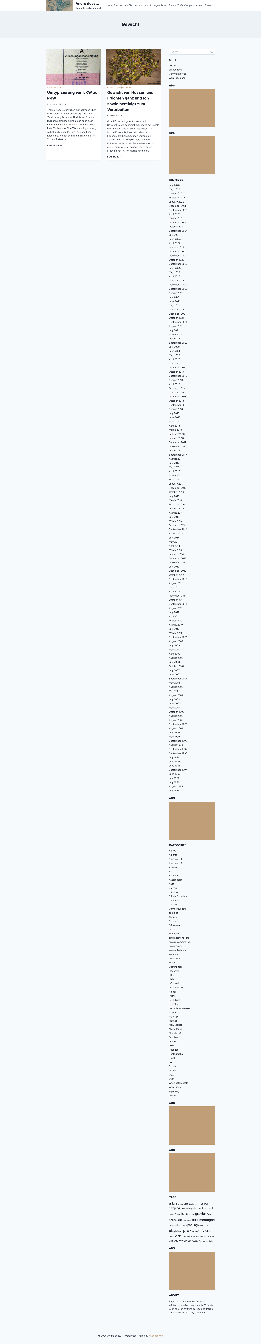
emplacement (205, 1208)
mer (195, 1219)
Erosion (171, 1214)
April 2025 (174, 214)
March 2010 (175, 633)
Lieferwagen (187, 1220)
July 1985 (174, 790)
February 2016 (177, 504)
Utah (171, 1078)
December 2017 (177, 442)
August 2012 (176, 583)
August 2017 (176, 458)
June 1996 (175, 761)
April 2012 (174, 591)
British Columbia (178, 896)
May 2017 (174, 467)
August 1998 (176, 745)
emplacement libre (179, 937)
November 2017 (177, 446)
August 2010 (176, 624)
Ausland (173, 875)
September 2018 (178, 405)
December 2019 (177, 367)
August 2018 (176, 409)
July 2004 (174, 699)
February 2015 (177, 525)
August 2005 (176, 687)
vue (176, 1240)
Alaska (172, 850)
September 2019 (178, 375)
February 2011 (176, 620)
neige (177, 1225)
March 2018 (175, 429)
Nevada (173, 1020)
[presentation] (73, 67)
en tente (173, 954)
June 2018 (174, 417)
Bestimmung (193, 1204)
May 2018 (174, 421)
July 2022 (174, 297)
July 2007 (174, 670)
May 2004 (174, 707)
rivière (205, 1231)
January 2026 (176, 201)
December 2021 (177, 313)
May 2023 (174, 272)
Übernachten (203, 1241)
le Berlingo (174, 1000)
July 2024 (174, 235)
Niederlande (175, 1029)
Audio (172, 871)
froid (192, 1214)
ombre (184, 1225)
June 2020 (175, 351)
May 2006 (174, 682)
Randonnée (195, 1231)
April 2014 (174, 546)
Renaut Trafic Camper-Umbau (185, 5)
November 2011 (177, 595)
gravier (200, 1214)
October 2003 (176, 711)
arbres (180, 1204)
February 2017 (177, 479)
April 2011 (174, 616)
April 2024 (174, 243)
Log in (172, 65)
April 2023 (174, 276)
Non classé (175, 1033)
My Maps (174, 1016)
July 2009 (174, 645)
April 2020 (174, 359)
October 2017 (176, 450)
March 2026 (175, 193)
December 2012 (177, 570)
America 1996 (176, 859)
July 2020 (174, 346)
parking (192, 1225)
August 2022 (176, 293)
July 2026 (174, 185)
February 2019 (177, 388)
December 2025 (178, 206)
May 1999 (174, 736)
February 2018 (177, 434)
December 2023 (178, 251)
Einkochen (174, 933)
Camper (203, 1203)
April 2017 (174, 471)
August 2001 (176, 728)
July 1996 (174, 757)
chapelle (191, 1208)
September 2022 (178, 288)
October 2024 (176, 226)
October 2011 (176, 600)
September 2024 (178, 230)
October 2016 (176, 492)
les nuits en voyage (179, 1008)
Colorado (174, 921)
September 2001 (178, 724)
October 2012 (176, 575)
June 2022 (175, 301)
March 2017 (175, 475)
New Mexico (175, 1024)
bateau (173, 888)
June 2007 (175, 674)
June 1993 (175, 774)
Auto (171, 883)
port (171, 1062)
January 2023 (176, 280)
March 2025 (175, 218)
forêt (185, 1213)
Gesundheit (175, 966)
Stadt (193, 1236)
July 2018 (174, 413)
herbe (173, 1220)
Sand (184, 1236)
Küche (118, 87)
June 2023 (175, 268)
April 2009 (174, 653)
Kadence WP (156, 1335)
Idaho (172, 979)
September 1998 (178, 740)
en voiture (174, 958)
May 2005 (174, 691)
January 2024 (176, 247)
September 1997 (178, 749)
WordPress (175, 1087)
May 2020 (174, 355)
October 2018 (176, 400)
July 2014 (174, 537)
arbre (173, 1203)
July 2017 (174, 463)
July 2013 (174, 566)
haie (209, 1214)
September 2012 (178, 579)
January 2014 (176, 554)
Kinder (172, 991)
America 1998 (176, 863)
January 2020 (176, 363)
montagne (207, 1220)
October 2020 (176, 338)
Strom (198, 1236)
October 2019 (176, 371)
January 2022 (176, 309)
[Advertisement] (192, 108)
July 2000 (174, 732)
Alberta (173, 854)
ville (171, 1240)
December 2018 (177, 396)
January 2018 (176, 438)
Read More (54, 145)
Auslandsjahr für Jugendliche (150, 5)
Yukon (172, 1095)
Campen (173, 904)
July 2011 (174, 612)
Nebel (171, 1225)
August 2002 (176, 720)
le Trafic (173, 1004)
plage (173, 1231)
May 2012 (174, 587)
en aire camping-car (180, 942)
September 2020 (178, 342)
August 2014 (176, 533)
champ (184, 1208)
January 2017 (176, 483)
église (211, 1241)
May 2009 (174, 649)
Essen (110, 87)
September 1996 (178, 753)
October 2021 (176, 317)
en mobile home (178, 950)
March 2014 (175, 550)
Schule (172, 1066)
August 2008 (176, 658)
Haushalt (174, 971)
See (188, 1236)
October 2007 (176, 666)
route (171, 1236)
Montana (174, 1012)
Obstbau (173, 1037)
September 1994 (178, 770)
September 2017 (178, 454)
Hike (171, 975)
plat (180, 1231)
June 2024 (175, 239)
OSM (171, 1045)
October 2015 (176, 508)
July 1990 (174, 782)
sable (178, 1236)
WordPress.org (177, 78)
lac (179, 1220)
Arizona (173, 867)
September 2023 (178, 264)
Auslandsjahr (176, 879)
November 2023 (178, 255)
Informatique (176, 987)
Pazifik (200, 1225)
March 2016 (175, 500)
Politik (172, 1058)
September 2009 (178, 637)
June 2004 (175, 703)
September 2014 (178, 529)
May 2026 (174, 189)
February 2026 (177, 197)
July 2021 (174, 330)
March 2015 (175, 521)
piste (206, 1225)
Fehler (177, 1214)
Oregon (173, 1041)
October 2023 (176, 259)
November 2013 (178, 562)
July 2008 (174, 662)
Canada (173, 917)
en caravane (175, 946)
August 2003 (176, 716)
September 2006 (178, 678)
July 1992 (174, 778)
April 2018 (174, 425)
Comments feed (178, 73)
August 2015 (176, 512)
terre (212, 1236)
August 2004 (176, 695)
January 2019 (176, 392)
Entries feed (175, 69)
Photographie (176, 1054)
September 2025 (178, 210)
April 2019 (174, 384)
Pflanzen (127, 87)
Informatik (174, 983)
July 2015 (174, 517)
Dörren (172, 929)
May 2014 (174, 541)
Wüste (195, 1241)
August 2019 (176, 380)
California (174, 900)
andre (52, 104)
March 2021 (175, 334)
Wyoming (174, 1091)
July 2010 (174, 629)
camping (173, 912)
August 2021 (176, 326)
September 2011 (178, 604)
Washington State (178, 1083)
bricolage (174, 892)
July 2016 (174, 496)
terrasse (205, 1236)
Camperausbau (54, 87)
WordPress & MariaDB (120, 5)
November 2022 (178, 284)
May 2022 (174, 305)
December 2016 (177, 488)
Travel (172, 1070)
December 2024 (178, 222)
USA (171, 1074)
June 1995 (174, 765)
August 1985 (176, 786)
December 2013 (177, 558)
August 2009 (176, 641)
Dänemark (174, 925)
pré (186, 1230)
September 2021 (178, 322)
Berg (186, 1203)
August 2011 (175, 608)
